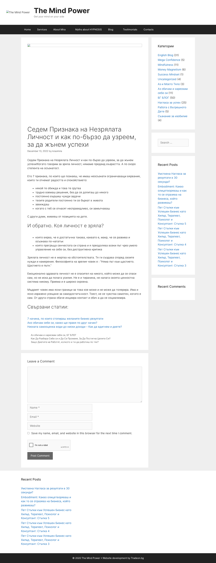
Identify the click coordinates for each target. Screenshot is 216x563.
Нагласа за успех (169, 102)
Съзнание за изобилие (172, 116)
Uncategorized (167, 79)
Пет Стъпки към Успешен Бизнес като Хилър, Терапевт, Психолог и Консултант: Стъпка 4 (172, 236)
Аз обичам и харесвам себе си (48, 335)
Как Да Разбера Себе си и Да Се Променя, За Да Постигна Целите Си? (70, 338)
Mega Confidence (169, 59)
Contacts (149, 29)
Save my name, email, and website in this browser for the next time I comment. (81, 433)
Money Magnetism (169, 69)
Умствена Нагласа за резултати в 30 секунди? (172, 177)
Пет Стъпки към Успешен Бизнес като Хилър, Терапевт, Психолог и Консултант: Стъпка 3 (172, 257)
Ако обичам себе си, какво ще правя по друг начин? (62, 322)
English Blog (165, 55)
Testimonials (130, 29)
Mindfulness (165, 64)
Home (27, 29)
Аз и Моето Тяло (169, 84)
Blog (110, 29)
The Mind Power (62, 10)
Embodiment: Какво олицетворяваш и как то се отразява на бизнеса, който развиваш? (172, 194)
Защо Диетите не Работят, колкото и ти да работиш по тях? (65, 342)
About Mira (59, 29)
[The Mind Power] (18, 12)
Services (42, 29)
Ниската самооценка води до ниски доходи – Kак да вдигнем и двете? (74, 326)
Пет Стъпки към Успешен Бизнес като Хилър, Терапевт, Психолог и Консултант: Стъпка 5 (172, 215)
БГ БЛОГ (71, 335)
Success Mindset (168, 74)
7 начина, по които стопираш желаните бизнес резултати (65, 318)
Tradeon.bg (137, 558)
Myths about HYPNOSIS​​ (88, 29)
